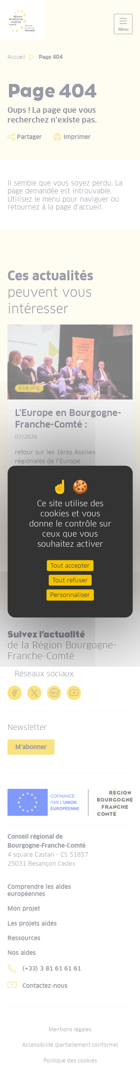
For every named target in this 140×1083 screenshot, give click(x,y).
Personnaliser (70, 595)
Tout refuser (70, 580)
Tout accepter (70, 566)
